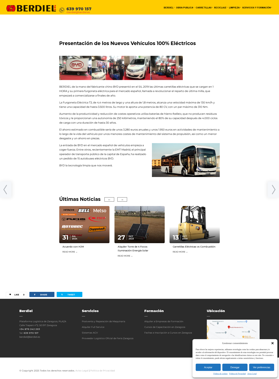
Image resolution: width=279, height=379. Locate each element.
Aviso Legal (252, 374)
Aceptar (208, 367)
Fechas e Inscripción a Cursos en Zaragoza (168, 332)
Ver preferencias (261, 367)
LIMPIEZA (234, 7)
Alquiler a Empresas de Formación (163, 321)
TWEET (68, 294)
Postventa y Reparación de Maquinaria (103, 321)
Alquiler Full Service (93, 327)
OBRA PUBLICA (184, 7)
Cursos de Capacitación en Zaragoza (164, 327)
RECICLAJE (220, 7)
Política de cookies (220, 374)
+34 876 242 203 (29, 329)
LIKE (19, 294)
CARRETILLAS (204, 7)
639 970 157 (31, 333)
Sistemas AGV (90, 332)
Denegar (234, 367)
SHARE (40, 294)
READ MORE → (70, 252)
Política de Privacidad (237, 374)
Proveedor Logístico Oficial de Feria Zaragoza (107, 338)
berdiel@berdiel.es (29, 336)
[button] (272, 343)
